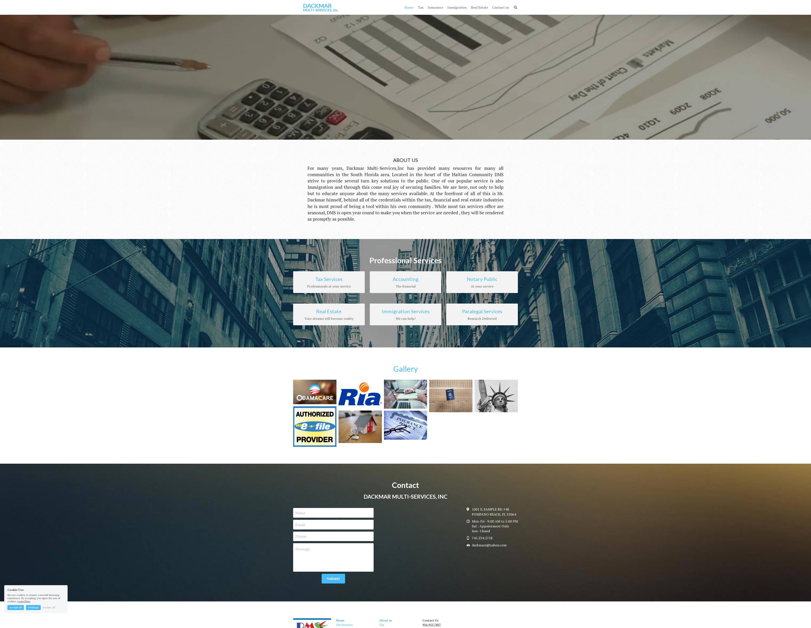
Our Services (344, 625)
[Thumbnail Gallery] (314, 392)
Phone (300, 536)
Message (302, 548)
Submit (333, 578)
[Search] (515, 7)
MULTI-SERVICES (317, 10)
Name (300, 512)
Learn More (24, 601)
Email (300, 524)
